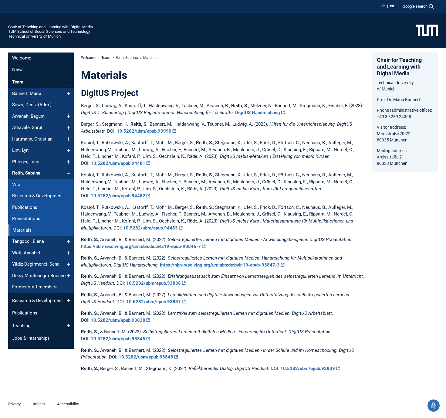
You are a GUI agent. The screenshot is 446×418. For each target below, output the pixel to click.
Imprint (39, 404)
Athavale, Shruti (28, 127)
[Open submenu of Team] (68, 82)
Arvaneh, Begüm (28, 116)
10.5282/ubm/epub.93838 (118, 320)
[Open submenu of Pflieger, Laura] (68, 161)
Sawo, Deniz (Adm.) (32, 104)
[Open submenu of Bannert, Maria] (68, 93)
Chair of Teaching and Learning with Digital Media (50, 27)
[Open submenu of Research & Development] (68, 300)
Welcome (21, 58)
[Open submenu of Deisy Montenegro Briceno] (68, 275)
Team (17, 82)
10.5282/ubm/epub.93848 (146, 357)
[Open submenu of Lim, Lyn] (68, 150)
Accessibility (68, 404)
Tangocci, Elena (28, 241)
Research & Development (37, 196)
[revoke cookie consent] (433, 405)
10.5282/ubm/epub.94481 (118, 163)
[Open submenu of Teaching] (68, 325)
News (18, 69)
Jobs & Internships (31, 338)
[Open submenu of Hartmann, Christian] (68, 139)
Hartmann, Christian (32, 139)
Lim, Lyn (20, 150)
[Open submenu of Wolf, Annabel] (68, 253)
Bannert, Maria (26, 93)
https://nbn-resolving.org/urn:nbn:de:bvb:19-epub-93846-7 (141, 246)
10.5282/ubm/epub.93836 (153, 283)
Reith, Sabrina (26, 173)
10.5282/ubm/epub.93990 (144, 131)
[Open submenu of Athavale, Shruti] (68, 127)
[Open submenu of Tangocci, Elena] (68, 241)
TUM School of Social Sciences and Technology (49, 31)
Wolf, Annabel (26, 253)
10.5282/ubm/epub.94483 (150, 228)
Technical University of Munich (34, 36)
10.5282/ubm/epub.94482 (118, 196)
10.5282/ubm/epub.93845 (118, 339)
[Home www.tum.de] (427, 30)
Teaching (21, 325)
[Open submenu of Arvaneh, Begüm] (68, 116)
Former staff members (35, 287)
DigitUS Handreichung (257, 112)
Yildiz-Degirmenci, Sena (35, 264)
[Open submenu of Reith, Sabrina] (68, 173)
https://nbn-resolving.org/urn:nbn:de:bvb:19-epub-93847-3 (220, 265)
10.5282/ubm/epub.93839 (307, 368)
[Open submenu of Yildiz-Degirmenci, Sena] (68, 264)
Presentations (26, 218)
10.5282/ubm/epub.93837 (153, 301)
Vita (16, 184)
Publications (24, 207)
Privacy (14, 404)
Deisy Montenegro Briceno (39, 275)
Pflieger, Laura (26, 162)
